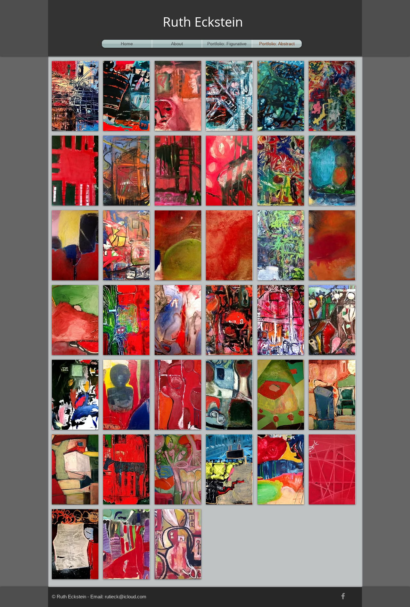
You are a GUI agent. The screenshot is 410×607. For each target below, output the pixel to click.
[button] (75, 96)
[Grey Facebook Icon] (343, 596)
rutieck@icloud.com (125, 596)
